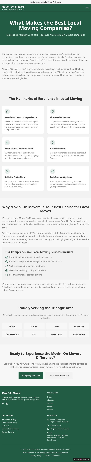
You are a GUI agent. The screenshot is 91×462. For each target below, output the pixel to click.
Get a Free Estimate (59, 375)
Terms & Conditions (52, 455)
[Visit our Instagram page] (7, 404)
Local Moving (7, 426)
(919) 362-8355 (55, 425)
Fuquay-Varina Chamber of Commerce (54, 452)
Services (50, 403)
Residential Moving (9, 419)
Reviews (50, 406)
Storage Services (8, 432)
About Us (50, 400)
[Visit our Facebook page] (3, 404)
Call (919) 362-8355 (31, 375)
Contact (50, 409)
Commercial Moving (9, 423)
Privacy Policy (36, 455)
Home (49, 397)
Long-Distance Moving (10, 429)
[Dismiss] (88, 459)
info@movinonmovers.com (60, 429)
